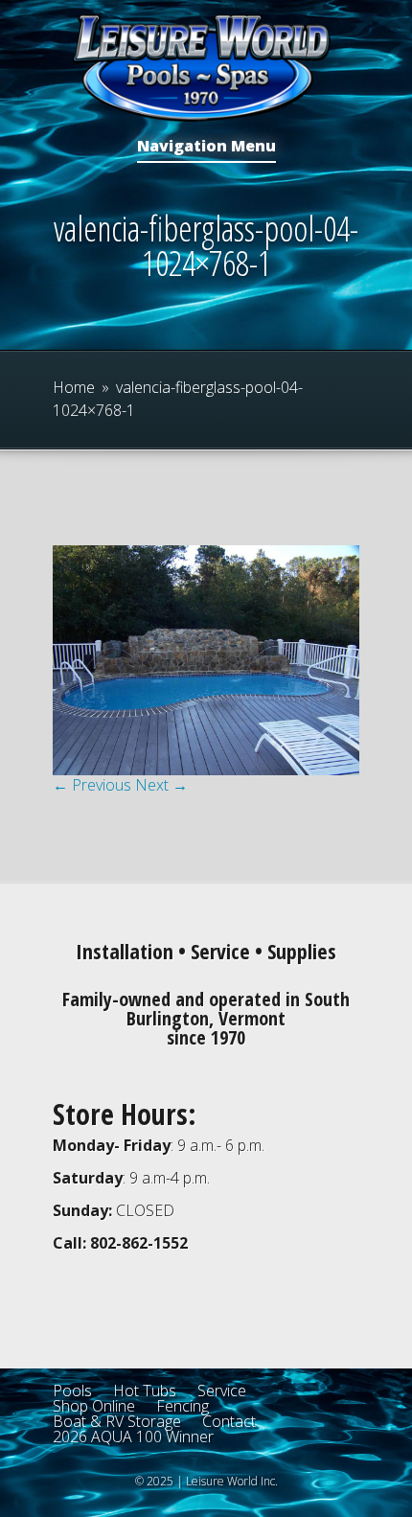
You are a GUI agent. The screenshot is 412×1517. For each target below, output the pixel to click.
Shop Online (94, 1405)
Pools (72, 1390)
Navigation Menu (206, 147)
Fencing (182, 1405)
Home (74, 387)
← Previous (92, 784)
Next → (161, 784)
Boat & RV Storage (117, 1421)
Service (221, 1390)
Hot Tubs (144, 1390)
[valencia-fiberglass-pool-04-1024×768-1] (206, 769)
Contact (229, 1421)
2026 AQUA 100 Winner (133, 1436)
